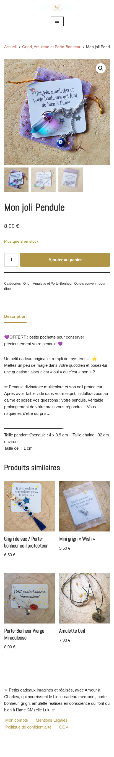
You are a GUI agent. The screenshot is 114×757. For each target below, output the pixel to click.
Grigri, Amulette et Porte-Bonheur (51, 46)
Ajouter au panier (65, 259)
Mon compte (16, 720)
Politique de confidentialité (28, 727)
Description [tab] (15, 316)
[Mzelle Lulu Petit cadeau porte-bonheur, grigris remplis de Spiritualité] (57, 8)
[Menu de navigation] (57, 21)
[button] (101, 68)
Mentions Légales (52, 720)
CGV (63, 727)
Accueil (10, 46)
